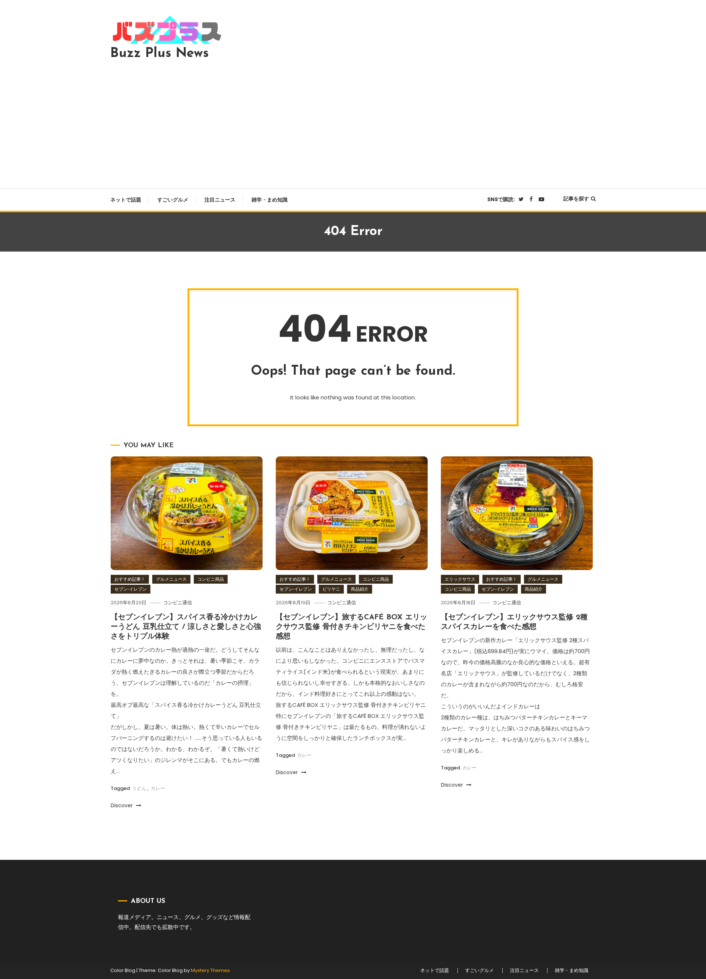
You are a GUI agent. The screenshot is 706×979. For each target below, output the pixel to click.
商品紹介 (359, 589)
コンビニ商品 (210, 579)
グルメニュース (171, 579)
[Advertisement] (353, 122)
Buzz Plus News (159, 53)
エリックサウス (460, 579)
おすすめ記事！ (129, 579)
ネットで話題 (125, 199)
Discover (122, 805)
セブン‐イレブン (130, 589)
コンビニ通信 (177, 602)
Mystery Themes (210, 970)
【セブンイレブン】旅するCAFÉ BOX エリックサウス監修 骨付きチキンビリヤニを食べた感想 (351, 627)
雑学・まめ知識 (270, 199)
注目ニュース (219, 199)
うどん (139, 788)
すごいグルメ (172, 199)
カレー (158, 788)
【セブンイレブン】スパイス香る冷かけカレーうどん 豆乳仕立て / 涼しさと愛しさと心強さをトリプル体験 (186, 627)
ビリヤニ (331, 589)
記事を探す (576, 198)
